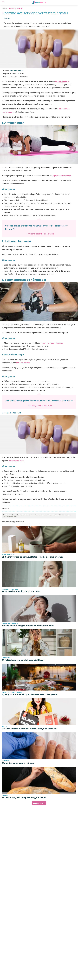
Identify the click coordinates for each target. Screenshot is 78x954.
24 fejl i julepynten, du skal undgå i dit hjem (23, 660)
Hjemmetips (6, 658)
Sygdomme (5, 761)
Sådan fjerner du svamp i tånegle (18, 763)
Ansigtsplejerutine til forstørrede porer (21, 591)
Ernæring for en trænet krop (40, 405)
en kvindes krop (62, 81)
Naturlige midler (8, 554)
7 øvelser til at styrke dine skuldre (40, 234)
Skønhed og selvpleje (16, 8)
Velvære (4, 8)
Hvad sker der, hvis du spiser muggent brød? (24, 797)
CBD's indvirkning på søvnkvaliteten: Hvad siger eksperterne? (32, 557)
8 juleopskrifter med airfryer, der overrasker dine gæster (30, 694)
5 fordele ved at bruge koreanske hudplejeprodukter (28, 625)
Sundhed (5, 795)
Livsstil (4, 726)
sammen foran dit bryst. (53, 343)
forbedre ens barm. (17, 461)
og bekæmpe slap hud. (62, 176)
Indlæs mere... (39, 803)
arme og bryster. (23, 363)
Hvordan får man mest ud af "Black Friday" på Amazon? (29, 729)
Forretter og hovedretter (12, 692)
